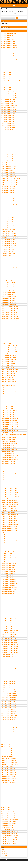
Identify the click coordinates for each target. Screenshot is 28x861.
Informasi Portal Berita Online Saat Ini (8, 235)
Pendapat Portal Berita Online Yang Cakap (9, 644)
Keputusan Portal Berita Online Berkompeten (9, 320)
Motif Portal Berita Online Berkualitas (8, 573)
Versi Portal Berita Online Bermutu (7, 799)
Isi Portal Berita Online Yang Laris (7, 257)
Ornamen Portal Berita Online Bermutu (8, 620)
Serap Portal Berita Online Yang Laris (8, 719)
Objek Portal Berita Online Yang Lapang (8, 603)
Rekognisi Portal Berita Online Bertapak (8, 697)
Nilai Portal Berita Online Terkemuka (8, 599)
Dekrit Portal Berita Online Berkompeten (9, 146)
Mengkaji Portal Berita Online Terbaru (8, 516)
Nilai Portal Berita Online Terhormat (8, 597)
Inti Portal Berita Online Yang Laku (8, 239)
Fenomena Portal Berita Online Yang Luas (9, 184)
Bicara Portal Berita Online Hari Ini (7, 83)
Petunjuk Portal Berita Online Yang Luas (9, 673)
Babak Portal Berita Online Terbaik (8, 72)
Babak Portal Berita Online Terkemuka (8, 76)
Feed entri (3, 851)
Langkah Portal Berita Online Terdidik (8, 373)
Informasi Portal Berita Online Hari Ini (8, 231)
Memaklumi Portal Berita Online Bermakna (9, 406)
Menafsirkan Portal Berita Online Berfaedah (9, 418)
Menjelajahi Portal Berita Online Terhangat (9, 540)
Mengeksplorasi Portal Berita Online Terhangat (10, 494)
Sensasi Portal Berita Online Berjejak (8, 701)
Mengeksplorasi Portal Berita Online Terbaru (9, 488)
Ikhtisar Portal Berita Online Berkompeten (9, 217)
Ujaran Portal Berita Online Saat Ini (8, 792)
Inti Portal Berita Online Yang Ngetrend (8, 245)
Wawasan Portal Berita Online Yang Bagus (9, 831)
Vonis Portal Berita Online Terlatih (7, 827)
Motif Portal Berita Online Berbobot (8, 571)
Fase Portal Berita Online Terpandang (8, 176)
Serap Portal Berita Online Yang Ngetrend (9, 723)
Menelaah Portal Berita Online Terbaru (8, 451)
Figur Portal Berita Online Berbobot (8, 186)
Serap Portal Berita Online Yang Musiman (9, 721)
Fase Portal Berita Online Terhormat (8, 172)
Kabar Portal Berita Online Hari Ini (7, 290)
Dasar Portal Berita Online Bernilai (7, 137)
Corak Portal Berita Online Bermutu (8, 127)
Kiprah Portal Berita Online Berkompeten (9, 337)
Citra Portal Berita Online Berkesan (8, 117)
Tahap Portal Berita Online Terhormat (8, 742)
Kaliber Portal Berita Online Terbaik (8, 298)
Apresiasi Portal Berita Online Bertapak (8, 68)
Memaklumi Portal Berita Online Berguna (9, 404)
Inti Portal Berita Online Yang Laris (8, 241)
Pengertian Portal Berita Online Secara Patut (9, 646)
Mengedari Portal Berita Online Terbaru (8, 479)
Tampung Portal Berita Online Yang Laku (9, 758)
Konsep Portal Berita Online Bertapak (8, 357)
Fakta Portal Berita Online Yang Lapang (8, 164)
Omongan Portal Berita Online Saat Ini (8, 612)
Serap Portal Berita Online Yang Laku (8, 717)
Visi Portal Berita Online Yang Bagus (8, 807)
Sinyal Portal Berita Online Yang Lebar (8, 729)
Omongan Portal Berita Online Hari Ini (8, 608)
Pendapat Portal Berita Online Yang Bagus (9, 640)
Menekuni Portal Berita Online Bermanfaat (9, 449)
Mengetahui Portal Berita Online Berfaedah (9, 498)
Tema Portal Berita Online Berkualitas (8, 778)
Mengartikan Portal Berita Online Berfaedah (9, 471)
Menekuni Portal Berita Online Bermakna (9, 447)
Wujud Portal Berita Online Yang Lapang (9, 839)
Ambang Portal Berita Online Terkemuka (9, 45)
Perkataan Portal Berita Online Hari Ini (8, 654)
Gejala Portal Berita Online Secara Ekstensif (9, 202)
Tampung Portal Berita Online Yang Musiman (9, 762)
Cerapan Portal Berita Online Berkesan (8, 109)
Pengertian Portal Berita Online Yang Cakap (9, 652)
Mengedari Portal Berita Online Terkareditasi (9, 486)
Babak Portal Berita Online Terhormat (8, 74)
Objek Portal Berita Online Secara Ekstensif (9, 601)
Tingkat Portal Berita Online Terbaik (8, 782)
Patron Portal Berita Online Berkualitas (8, 634)
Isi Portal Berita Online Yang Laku (7, 255)
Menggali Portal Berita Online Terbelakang (9, 510)
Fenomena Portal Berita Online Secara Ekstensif (10, 178)
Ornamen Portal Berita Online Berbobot (8, 616)
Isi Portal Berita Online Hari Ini (7, 247)
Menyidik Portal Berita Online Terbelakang (9, 557)
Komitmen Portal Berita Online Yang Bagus (9, 347)
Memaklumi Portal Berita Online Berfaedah (9, 402)
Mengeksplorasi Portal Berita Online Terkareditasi (10, 496)
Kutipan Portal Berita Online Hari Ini (8, 361)
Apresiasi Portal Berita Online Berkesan (8, 66)
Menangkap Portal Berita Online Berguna (9, 428)
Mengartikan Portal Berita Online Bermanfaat (9, 477)
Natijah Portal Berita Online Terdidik (8, 591)
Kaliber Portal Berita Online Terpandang (8, 304)
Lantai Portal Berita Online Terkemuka (8, 381)
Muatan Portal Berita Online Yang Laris (8, 581)
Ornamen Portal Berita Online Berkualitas (9, 618)
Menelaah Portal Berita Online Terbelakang (9, 455)
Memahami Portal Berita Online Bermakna (9, 398)
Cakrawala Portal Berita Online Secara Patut (9, 91)
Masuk (2, 849)
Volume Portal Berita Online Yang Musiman (9, 817)
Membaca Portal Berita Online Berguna (8, 412)
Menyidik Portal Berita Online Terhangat (8, 559)
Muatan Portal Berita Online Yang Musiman (9, 583)
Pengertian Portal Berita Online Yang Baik (9, 650)
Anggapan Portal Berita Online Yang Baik (9, 60)
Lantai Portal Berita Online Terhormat (8, 379)
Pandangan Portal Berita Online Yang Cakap (9, 630)
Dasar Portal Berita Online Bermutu (8, 135)
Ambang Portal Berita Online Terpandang (9, 47)
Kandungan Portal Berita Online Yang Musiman (10, 308)
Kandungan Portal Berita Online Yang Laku (9, 306)
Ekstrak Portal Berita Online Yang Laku (8, 154)
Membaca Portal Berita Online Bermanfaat (9, 416)
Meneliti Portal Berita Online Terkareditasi (9, 469)
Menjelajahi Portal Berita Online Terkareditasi (9, 542)
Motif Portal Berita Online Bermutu (7, 575)
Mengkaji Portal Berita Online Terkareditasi (9, 524)
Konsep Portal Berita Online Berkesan (8, 355)
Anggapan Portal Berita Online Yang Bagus (9, 59)
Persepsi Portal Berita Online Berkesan (8, 664)
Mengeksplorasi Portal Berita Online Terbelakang (10, 492)
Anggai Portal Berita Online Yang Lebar (8, 53)
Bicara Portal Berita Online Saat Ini (8, 87)
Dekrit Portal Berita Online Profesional (8, 148)
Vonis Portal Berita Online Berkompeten (8, 821)
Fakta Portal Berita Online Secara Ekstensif (9, 162)
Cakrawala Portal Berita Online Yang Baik (9, 95)
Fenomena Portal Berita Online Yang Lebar (9, 182)
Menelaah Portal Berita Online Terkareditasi (9, 459)
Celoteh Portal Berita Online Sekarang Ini (9, 105)
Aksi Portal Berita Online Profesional (8, 35)
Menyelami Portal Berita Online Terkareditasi (9, 551)
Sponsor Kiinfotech (23, 859)
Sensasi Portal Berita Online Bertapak (8, 705)
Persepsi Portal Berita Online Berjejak (8, 662)
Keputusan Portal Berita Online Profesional (9, 322)
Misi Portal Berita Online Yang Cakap (8, 569)
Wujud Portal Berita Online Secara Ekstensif (9, 837)
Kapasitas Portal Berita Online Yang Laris (9, 314)
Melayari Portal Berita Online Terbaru (8, 385)
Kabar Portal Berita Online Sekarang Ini (8, 296)
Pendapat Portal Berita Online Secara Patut (9, 638)
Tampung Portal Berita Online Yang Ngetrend (9, 764)
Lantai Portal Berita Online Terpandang (8, 383)
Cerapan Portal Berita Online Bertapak (8, 111)
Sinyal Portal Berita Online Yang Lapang (9, 727)
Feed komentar (4, 853)
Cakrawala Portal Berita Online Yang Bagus (9, 93)
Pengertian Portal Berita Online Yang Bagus (9, 648)
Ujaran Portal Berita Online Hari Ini (7, 788)
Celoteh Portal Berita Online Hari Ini (8, 99)
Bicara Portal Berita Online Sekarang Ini (9, 89)
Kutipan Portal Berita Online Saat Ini (8, 365)
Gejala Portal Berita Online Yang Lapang (9, 204)
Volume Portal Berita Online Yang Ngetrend (9, 819)
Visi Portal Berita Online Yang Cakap (8, 811)
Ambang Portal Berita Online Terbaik (8, 41)
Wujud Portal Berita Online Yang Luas (8, 843)
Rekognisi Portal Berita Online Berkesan (9, 695)
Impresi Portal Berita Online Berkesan (8, 225)
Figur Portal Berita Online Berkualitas (8, 188)
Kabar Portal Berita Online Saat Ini (8, 294)
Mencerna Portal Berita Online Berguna (8, 437)
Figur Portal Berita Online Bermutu (7, 190)
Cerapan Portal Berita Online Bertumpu (8, 113)
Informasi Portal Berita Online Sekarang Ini (9, 237)
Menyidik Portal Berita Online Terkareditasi (9, 561)
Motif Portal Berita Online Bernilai (7, 577)
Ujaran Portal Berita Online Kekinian (8, 790)
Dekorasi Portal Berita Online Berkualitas (9, 141)
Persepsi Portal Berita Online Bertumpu (8, 668)
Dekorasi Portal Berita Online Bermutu (8, 142)
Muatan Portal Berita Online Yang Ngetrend (9, 585)
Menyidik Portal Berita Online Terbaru (8, 553)
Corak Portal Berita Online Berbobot (8, 123)
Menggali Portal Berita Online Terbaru (8, 506)
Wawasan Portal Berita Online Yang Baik (9, 833)
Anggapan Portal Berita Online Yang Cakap (9, 62)
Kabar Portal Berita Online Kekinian (8, 292)
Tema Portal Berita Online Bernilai (7, 780)
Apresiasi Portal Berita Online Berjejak (8, 64)
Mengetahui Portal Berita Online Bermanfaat (9, 504)
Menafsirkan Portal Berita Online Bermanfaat (9, 424)
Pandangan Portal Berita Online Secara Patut (10, 626)
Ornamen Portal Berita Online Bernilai (8, 624)
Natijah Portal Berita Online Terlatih (8, 593)
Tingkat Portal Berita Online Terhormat (8, 784)
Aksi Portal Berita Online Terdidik (7, 37)
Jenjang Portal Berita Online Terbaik (8, 282)
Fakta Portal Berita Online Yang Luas (8, 168)
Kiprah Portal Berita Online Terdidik (8, 341)
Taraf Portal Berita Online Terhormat (8, 768)
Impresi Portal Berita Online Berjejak (8, 223)
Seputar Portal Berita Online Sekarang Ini (9, 715)
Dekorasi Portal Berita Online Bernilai (8, 144)
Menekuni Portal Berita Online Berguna (8, 445)
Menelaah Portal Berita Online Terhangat (9, 457)
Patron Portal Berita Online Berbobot (8, 632)
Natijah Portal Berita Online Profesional (8, 589)
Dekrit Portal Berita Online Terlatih (7, 152)
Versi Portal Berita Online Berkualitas (8, 798)
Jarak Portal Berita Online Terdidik (7, 278)
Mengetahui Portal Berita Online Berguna (9, 500)
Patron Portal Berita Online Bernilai (8, 636)
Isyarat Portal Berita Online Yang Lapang (9, 267)
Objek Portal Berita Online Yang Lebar (8, 605)
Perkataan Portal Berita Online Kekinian (8, 656)
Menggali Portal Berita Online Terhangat (8, 512)
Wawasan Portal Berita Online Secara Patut (9, 829)
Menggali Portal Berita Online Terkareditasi (9, 514)
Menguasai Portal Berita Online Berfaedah (9, 526)
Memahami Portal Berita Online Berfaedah (9, 395)
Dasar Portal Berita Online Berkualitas (8, 133)
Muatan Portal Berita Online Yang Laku (8, 579)
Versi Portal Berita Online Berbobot (8, 796)
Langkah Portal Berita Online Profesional (9, 371)
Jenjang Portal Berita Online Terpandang (9, 288)
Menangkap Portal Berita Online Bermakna (9, 430)
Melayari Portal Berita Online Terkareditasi (9, 393)
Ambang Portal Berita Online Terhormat (8, 43)
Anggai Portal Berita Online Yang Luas (8, 55)
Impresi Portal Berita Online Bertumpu (8, 229)
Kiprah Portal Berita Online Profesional (8, 339)
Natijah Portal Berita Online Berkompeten (9, 587)
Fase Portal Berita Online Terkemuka (8, 174)
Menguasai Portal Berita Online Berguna (9, 528)
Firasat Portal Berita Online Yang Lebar (8, 198)
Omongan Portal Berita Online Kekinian (8, 610)
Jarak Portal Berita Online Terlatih (7, 280)
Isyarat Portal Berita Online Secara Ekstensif (9, 265)
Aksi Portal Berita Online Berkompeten (8, 33)
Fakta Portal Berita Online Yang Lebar (8, 166)
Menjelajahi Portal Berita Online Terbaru (8, 534)
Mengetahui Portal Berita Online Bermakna (9, 502)
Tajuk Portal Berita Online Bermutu (8, 752)
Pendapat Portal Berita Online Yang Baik (9, 642)
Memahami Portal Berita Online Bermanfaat (9, 400)
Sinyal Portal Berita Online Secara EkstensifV (10, 725)
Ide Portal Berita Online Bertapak (7, 213)
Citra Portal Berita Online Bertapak (8, 119)
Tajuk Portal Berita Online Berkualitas (8, 750)
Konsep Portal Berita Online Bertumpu (8, 359)
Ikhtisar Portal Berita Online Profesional (8, 219)
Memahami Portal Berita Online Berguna (9, 397)
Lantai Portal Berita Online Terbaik (7, 377)
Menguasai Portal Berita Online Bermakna (9, 530)
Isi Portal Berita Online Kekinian (7, 249)
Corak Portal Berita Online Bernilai (7, 129)
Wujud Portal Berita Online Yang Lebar (8, 841)
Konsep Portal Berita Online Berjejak (8, 353)
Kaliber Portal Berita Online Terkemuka (8, 302)
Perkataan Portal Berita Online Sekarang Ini (9, 660)
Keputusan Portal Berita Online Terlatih (8, 326)
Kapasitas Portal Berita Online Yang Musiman (10, 316)
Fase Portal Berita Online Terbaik (7, 170)
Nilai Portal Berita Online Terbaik (7, 595)
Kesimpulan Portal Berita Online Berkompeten (10, 328)
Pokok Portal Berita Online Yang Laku (8, 685)
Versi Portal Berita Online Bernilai (7, 803)
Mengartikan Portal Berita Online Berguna (9, 473)
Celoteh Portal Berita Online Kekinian (8, 101)
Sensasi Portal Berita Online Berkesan (8, 703)
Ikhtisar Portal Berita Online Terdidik (8, 221)
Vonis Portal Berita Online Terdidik (7, 825)
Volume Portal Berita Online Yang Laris (8, 815)
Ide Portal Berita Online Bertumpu (7, 215)
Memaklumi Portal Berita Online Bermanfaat (9, 408)
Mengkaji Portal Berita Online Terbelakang (9, 520)
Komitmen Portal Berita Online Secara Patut (9, 345)
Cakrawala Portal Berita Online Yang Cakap (9, 97)
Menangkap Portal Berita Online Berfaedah (9, 426)
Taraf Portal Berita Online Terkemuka (8, 770)
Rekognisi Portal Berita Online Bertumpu (9, 699)
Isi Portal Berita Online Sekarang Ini (8, 253)
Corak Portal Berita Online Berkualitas (8, 125)
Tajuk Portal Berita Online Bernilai (7, 756)
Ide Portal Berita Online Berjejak (7, 209)
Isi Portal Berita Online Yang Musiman (8, 261)
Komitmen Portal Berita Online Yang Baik (9, 349)
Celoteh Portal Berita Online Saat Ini (8, 103)
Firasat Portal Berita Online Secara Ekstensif (9, 194)
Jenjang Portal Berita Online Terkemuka (8, 286)
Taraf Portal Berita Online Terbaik (7, 766)
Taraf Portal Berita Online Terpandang (8, 772)
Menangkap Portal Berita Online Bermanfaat (9, 432)
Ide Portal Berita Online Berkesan (7, 211)
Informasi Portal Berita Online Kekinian (8, 233)
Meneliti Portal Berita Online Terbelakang (9, 465)
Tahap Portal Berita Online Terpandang (8, 746)
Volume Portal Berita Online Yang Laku (8, 813)
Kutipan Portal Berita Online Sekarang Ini (9, 367)
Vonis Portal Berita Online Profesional (8, 823)
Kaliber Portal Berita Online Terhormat (8, 300)
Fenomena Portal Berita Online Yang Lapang (9, 180)
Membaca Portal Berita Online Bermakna (9, 414)
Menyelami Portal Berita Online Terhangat (9, 549)
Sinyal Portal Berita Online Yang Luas (8, 731)
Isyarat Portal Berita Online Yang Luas (8, 272)
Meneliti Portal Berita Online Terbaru (8, 461)
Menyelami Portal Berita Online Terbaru (8, 543)
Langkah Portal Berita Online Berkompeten (9, 369)
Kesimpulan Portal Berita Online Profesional (9, 330)
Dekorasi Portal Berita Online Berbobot (8, 139)
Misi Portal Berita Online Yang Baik (8, 567)
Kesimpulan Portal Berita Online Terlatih (9, 335)
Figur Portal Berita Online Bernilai (7, 192)
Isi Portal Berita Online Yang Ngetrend (8, 263)
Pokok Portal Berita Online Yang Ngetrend (9, 691)
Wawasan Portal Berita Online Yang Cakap (9, 835)
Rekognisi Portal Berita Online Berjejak (8, 693)
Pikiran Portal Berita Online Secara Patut (9, 675)
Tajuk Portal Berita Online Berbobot (8, 748)
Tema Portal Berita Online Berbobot (8, 776)
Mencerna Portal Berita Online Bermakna (9, 439)
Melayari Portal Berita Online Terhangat (8, 391)
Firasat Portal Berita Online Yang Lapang (9, 196)
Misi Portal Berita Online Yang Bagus (8, 565)
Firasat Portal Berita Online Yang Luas (8, 200)
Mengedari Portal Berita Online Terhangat (9, 484)
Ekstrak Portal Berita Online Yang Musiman (9, 158)
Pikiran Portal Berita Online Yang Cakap (9, 683)
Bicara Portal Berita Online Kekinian (8, 85)
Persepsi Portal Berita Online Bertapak (8, 666)
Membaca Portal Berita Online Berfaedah (9, 410)
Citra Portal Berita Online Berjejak (7, 115)
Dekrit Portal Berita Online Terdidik (8, 150)
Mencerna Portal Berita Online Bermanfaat (9, 441)
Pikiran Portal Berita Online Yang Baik (8, 679)
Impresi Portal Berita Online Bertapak (8, 227)
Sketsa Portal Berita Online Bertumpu (8, 738)
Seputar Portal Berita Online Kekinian (8, 711)
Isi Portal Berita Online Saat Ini (7, 251)
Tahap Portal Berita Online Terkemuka (8, 744)
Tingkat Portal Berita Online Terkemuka (8, 786)
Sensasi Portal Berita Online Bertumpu (8, 707)
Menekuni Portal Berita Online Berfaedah (9, 443)
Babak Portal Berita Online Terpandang (8, 78)
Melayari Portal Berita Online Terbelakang (9, 389)
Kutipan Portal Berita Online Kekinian (8, 363)
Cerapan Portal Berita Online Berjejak (8, 107)
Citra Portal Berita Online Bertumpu (8, 121)
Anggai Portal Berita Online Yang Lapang (9, 51)
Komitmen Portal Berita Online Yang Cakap (9, 351)
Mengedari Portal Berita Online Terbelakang (9, 482)
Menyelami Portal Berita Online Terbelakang (9, 547)
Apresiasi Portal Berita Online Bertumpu (9, 70)
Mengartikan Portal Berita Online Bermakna (9, 475)
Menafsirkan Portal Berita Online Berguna (9, 420)
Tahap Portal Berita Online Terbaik (7, 740)
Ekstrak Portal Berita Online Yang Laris (8, 156)
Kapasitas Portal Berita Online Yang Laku (9, 312)
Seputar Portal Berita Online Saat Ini (8, 713)
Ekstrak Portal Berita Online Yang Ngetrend (9, 160)
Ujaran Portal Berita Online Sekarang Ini (9, 794)
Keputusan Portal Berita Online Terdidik (8, 324)
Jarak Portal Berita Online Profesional (8, 276)
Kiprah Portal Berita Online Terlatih (8, 343)
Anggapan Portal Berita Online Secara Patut (9, 57)
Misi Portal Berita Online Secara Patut (8, 563)
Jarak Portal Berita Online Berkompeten (8, 274)
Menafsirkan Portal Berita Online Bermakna (9, 422)
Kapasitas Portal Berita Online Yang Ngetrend (10, 318)
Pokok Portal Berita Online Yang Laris (8, 687)
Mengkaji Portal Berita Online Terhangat (8, 522)
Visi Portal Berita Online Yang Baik (8, 809)
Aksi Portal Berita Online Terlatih (7, 39)
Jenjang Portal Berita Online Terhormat (8, 284)
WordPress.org (4, 855)
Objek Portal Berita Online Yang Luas (8, 606)
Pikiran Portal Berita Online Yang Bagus (9, 677)
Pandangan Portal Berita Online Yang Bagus (9, 628)
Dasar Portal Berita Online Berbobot (8, 131)
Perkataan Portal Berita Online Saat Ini (8, 658)
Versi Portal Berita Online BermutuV (8, 801)
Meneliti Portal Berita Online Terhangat (8, 467)
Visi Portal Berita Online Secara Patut (8, 805)
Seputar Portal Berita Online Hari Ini (8, 709)
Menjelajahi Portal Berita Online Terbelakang (9, 538)
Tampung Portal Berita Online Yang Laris (9, 760)
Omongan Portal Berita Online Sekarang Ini (9, 614)
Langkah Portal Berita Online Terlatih (8, 375)
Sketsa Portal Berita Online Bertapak (8, 736)
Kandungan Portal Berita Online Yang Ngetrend (10, 310)
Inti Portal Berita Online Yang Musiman (8, 243)
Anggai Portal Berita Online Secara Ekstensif (9, 49)
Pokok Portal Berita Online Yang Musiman (9, 689)
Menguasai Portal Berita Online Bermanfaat (9, 532)
